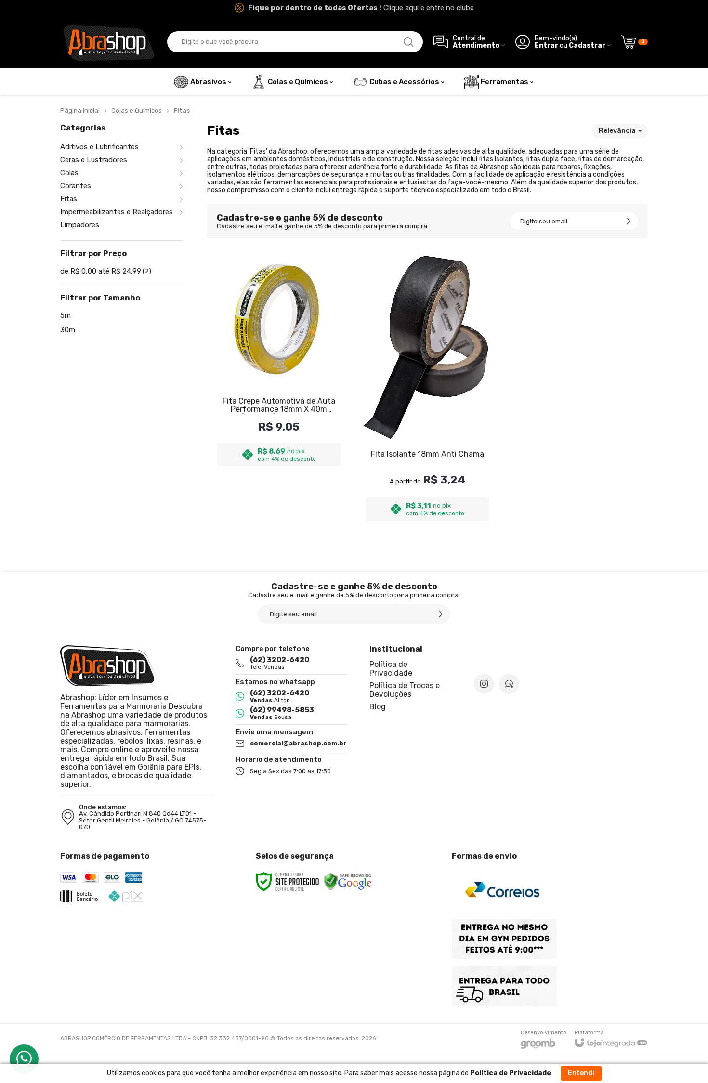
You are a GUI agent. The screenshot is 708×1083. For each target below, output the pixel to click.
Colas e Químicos (136, 110)
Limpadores (79, 225)
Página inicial (80, 110)
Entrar (546, 45)
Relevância (617, 131)
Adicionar (298, 457)
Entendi (581, 1073)
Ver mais (427, 457)
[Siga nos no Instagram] (484, 684)
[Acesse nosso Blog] (509, 684)
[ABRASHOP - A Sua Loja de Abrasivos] (108, 41)
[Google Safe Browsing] (348, 881)
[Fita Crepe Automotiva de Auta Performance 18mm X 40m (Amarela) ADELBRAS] (279, 388)
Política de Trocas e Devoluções (404, 690)
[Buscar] (408, 41)
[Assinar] (628, 221)
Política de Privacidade (390, 669)
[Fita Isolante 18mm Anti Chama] (427, 388)
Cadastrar (587, 45)
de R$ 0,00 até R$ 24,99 (105, 271)
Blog (377, 706)
